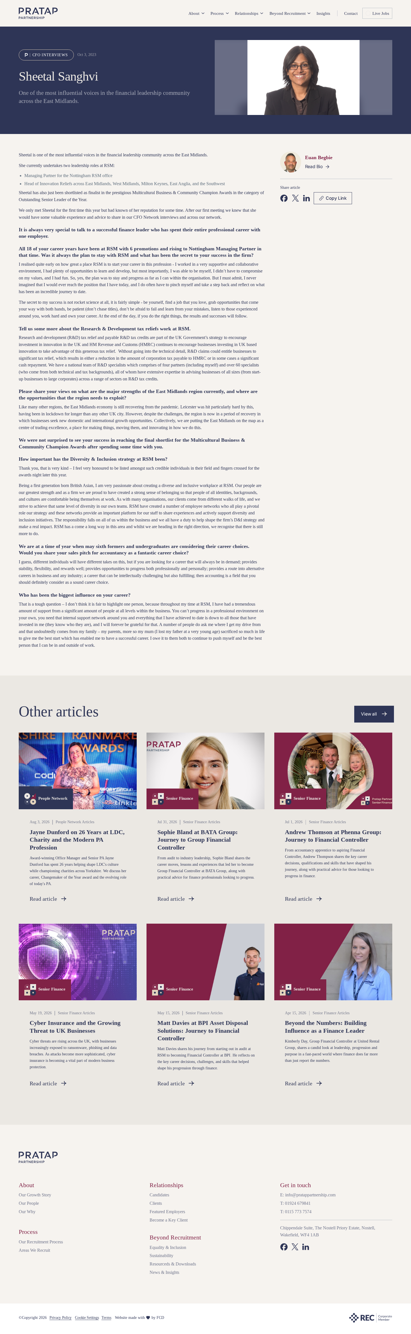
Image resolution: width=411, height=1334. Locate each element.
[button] (196, 13)
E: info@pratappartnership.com (308, 1194)
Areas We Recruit (34, 1250)
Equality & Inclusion (168, 1247)
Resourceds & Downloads (173, 1264)
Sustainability (161, 1255)
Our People (29, 1203)
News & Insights (164, 1272)
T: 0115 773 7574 (295, 1211)
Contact (351, 13)
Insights (323, 13)
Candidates (159, 1194)
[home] (38, 13)
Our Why (27, 1211)
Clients (156, 1203)
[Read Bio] (317, 167)
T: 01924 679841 (295, 1203)
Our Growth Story (35, 1194)
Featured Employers (167, 1211)
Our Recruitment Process (41, 1241)
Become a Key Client (169, 1220)
